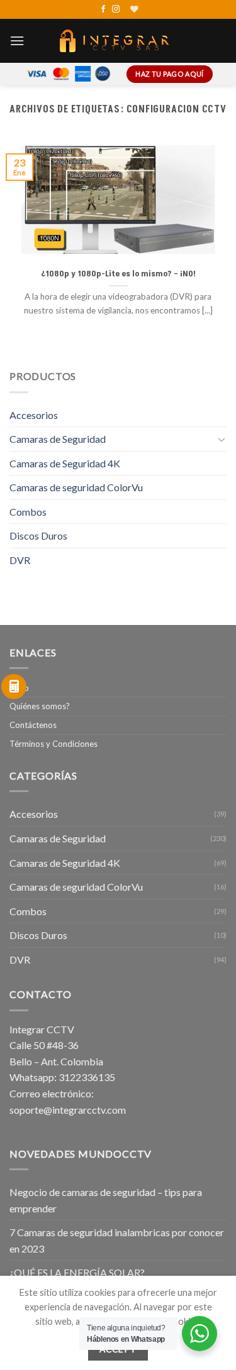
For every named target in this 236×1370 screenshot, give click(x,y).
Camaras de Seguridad (57, 439)
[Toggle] (221, 439)
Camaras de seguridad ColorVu (76, 487)
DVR (19, 560)
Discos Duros (38, 535)
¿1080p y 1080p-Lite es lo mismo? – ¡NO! (118, 274)
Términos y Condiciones (53, 744)
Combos (28, 512)
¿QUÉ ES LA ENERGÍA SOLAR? (77, 1272)
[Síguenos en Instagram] (116, 9)
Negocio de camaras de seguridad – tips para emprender (105, 1200)
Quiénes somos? (39, 706)
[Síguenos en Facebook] (103, 9)
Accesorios (33, 415)
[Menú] (17, 40)
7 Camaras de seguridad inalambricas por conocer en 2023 (116, 1240)
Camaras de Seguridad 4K (64, 463)
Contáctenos (33, 725)
